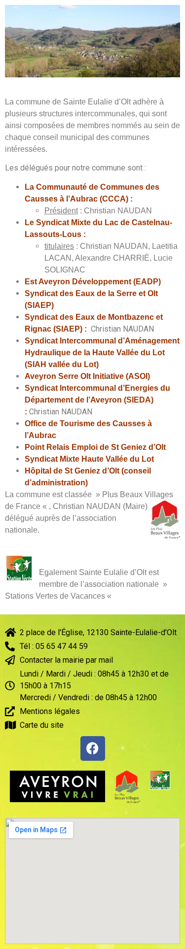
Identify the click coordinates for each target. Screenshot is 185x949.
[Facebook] (92, 748)
